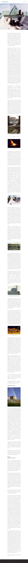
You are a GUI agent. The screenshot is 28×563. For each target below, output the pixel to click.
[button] (24, 2)
